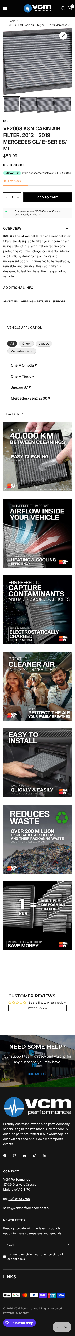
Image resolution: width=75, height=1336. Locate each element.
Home (11, 21)
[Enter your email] (68, 1245)
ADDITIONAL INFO (18, 288)
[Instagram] (17, 1155)
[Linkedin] (47, 1155)
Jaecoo (44, 343)
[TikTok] (37, 1155)
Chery (26, 343)
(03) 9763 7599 (19, 1199)
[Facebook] (7, 1155)
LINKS (9, 1276)
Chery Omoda (22, 365)
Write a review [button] (37, 1008)
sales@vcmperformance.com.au (26, 1208)
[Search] (63, 8)
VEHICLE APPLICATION (24, 328)
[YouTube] (27, 1156)
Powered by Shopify (16, 1312)
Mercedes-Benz (21, 351)
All (12, 343)
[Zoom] (63, 36)
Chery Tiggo (21, 376)
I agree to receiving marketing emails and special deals (35, 1256)
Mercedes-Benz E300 (29, 398)
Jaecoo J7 (19, 387)
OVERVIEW (12, 228)
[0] (69, 8)
